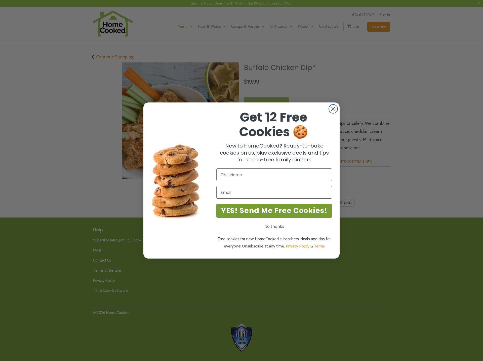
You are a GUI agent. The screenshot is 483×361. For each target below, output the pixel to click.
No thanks (274, 226)
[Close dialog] (333, 108)
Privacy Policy (297, 246)
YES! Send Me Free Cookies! (274, 210)
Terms (319, 246)
